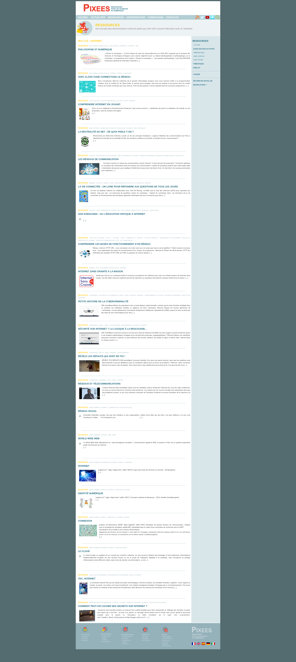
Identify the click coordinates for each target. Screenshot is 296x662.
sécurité (82, 298)
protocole (180, 155)
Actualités (98, 17)
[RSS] (197, 17)
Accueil (83, 17)
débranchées (199, 52)
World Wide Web (88, 438)
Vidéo (119, 155)
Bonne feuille (104, 46)
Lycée (98, 210)
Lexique (196, 74)
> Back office (166, 646)
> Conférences (126, 636)
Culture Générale (151, 238)
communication (113, 407)
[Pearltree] (212, 17)
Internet (131, 46)
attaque (160, 295)
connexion (128, 462)
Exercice (130, 602)
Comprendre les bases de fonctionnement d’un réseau (114, 244)
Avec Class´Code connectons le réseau (104, 77)
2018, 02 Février (94, 128)
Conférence (93, 295)
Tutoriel (122, 602)
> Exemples (125, 644)
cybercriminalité (150, 295)
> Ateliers (124, 638)
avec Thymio (198, 60)
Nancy (121, 295)
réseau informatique (147, 155)
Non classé (121, 128)
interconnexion (123, 352)
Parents (106, 183)
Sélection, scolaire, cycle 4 (100, 238)
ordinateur (111, 517)
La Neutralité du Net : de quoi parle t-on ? (106, 131)
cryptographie (114, 325)
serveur (111, 547)
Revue (132, 575)
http (117, 240)
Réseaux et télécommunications (99, 383)
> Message (144, 638)
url (121, 240)
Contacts (172, 17)
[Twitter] (202, 17)
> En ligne (144, 636)
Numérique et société (108, 128)
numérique (123, 46)
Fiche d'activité (94, 100)
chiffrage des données (157, 602)
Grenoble (102, 380)
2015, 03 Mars (125, 210)
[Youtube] (207, 17)
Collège (120, 100)
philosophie (114, 46)
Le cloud (84, 551)
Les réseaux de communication (98, 159)
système (119, 517)
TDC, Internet (86, 578)
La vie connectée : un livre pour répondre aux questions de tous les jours (128, 186)
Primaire (92, 183)
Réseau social (87, 411)
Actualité (85, 635)
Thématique (198, 64)
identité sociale (126, 407)
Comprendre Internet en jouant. (99, 104)
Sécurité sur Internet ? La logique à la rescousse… (112, 329)
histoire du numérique (172, 295)
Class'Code (127, 73)
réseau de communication (165, 155)
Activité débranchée (108, 100)
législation (119, 489)
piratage (140, 295)
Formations (155, 17)
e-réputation (154, 210)
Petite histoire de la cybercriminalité (103, 301)
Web (137, 46)
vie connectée (138, 183)
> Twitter (84, 638)
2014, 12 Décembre (102, 267)
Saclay (101, 352)
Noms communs (94, 407)
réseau (119, 73)
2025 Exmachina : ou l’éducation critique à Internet (111, 214)
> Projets (84, 640)
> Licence (164, 642)
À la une (197, 45)
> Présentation (166, 638)
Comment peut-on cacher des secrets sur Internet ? (112, 606)
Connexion (85, 521)
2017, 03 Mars (93, 46)
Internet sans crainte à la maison (100, 271)
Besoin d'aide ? (200, 85)
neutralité (142, 128)
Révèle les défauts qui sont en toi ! (101, 356)
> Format (104, 640)
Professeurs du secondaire (106, 155)
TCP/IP (126, 100)
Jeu (119, 210)
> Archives (84, 636)
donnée (127, 489)
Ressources (116, 17)
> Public (104, 638)
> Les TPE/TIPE (146, 640)
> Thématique (105, 636)
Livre (112, 183)
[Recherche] (217, 17)
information (126, 155)
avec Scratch (199, 56)
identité (104, 489)
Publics (196, 68)
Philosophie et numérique (95, 49)
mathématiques (126, 325)
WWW (114, 435)
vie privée (137, 602)
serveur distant (121, 547)
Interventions (136, 17)
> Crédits (164, 644)
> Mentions (165, 640)
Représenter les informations (100, 602)
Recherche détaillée (203, 81)
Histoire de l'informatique (108, 295)
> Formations (126, 640)
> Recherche (105, 641)
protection (186, 295)
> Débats (124, 642)
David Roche (128, 240)
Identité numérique (90, 493)
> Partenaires (166, 636)
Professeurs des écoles (123, 183)
